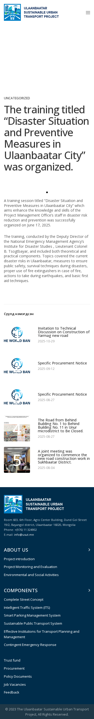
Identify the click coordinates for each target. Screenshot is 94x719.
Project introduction (19, 559)
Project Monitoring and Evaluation (30, 566)
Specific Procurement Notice (62, 363)
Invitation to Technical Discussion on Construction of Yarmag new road (64, 331)
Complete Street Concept (23, 599)
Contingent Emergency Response (30, 644)
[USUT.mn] (31, 12)
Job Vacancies (15, 684)
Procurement (14, 668)
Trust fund (12, 660)
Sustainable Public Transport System (33, 623)
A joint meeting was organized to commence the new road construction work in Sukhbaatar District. (64, 456)
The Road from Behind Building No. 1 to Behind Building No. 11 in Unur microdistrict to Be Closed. (60, 425)
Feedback (11, 692)
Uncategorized (17, 98)
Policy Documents (18, 676)
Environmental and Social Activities (31, 574)
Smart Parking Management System (32, 615)
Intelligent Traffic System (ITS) (27, 607)
